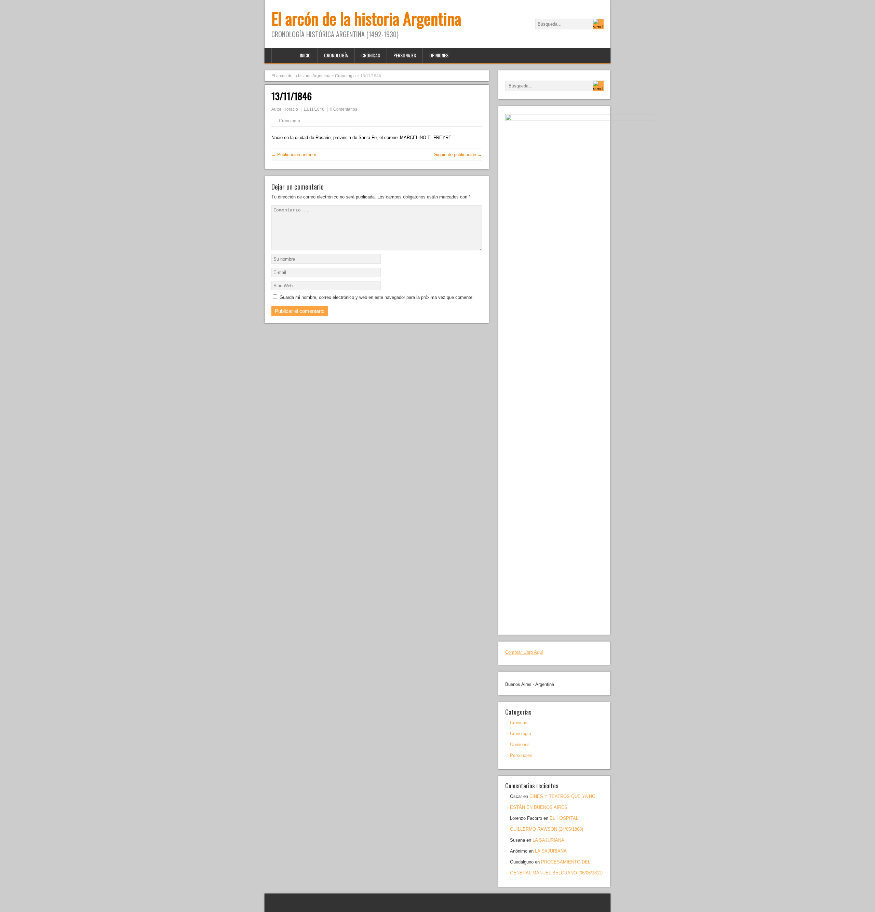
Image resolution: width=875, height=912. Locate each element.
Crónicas (370, 55)
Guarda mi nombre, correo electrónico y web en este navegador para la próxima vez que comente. (377, 297)
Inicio (305, 55)
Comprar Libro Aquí (524, 652)
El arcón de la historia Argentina (366, 18)
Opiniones (438, 55)
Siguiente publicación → (458, 154)
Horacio (290, 109)
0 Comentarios (343, 109)
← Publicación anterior (293, 154)
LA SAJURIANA (548, 840)
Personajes (404, 55)
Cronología (336, 55)
